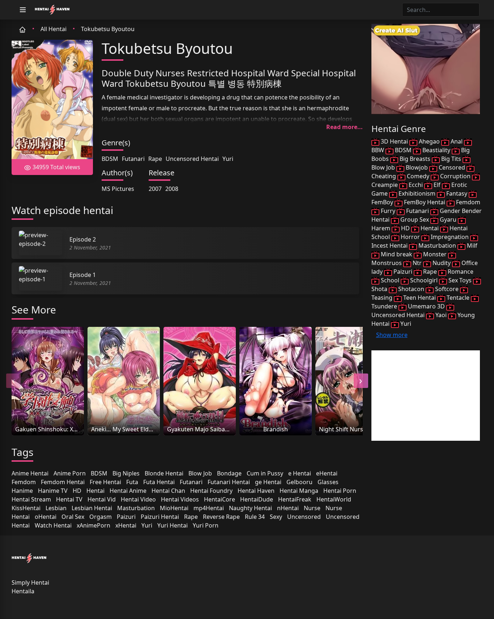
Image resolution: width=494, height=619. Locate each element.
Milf (471, 245)
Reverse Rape (221, 517)
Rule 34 (255, 517)
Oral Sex (72, 517)
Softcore (447, 289)
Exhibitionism (417, 193)
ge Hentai (268, 482)
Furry (388, 211)
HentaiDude (256, 499)
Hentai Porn (339, 491)
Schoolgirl (424, 280)
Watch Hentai (53, 525)
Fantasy (457, 193)
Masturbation (136, 508)
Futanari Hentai (229, 482)
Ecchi (415, 185)
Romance (459, 272)
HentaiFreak (294, 499)
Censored (452, 167)
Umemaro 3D (426, 306)
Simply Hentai (30, 582)
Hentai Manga (299, 491)
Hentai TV (69, 499)
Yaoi (441, 315)
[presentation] (13, 380)
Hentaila (23, 591)
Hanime (22, 491)
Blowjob (416, 167)
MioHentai (174, 508)
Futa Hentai (159, 482)
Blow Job (200, 473)
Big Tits (451, 159)
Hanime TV (53, 491)
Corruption (455, 176)
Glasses (328, 482)
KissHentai (26, 508)
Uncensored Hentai (192, 159)
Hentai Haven (256, 491)
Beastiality (436, 150)
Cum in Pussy (265, 473)
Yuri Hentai (172, 525)
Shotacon (411, 289)
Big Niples (126, 473)
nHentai (288, 508)
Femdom (24, 482)
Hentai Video (138, 499)
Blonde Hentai (164, 473)
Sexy (276, 517)
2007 (155, 189)
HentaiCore (219, 499)
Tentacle (458, 298)
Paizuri (126, 517)
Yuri (227, 159)
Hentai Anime (128, 491)
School (390, 280)
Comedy (418, 176)
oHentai (45, 517)
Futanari (133, 159)
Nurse (312, 508)
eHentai (326, 473)
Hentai (95, 491)
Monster (435, 254)
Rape (155, 159)
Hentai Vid (102, 499)
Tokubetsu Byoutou (108, 29)
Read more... (344, 127)
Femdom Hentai (63, 482)
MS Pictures (118, 189)
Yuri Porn (205, 525)
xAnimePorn (93, 525)
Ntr (417, 263)
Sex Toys (460, 280)
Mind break (396, 254)
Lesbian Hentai (92, 508)
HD (77, 491)
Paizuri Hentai (160, 517)
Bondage (229, 473)
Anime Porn (70, 473)
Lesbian (56, 508)
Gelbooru (299, 482)
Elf (437, 185)
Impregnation (449, 237)
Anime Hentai (30, 473)
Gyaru (448, 219)
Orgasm (100, 517)
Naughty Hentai (250, 508)
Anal (456, 141)
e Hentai (299, 473)
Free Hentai (105, 482)
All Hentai (54, 29)
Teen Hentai (419, 298)
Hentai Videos (180, 499)
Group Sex (414, 219)
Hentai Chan (168, 491)
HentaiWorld (333, 499)
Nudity (441, 263)
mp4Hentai (208, 508)
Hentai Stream (31, 499)
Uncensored (304, 517)
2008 (171, 189)
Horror (410, 237)
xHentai (125, 525)
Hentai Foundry (211, 491)
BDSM (110, 159)
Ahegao (429, 141)
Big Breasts (415, 159)
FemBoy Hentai (425, 202)
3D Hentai (394, 141)
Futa (132, 482)
